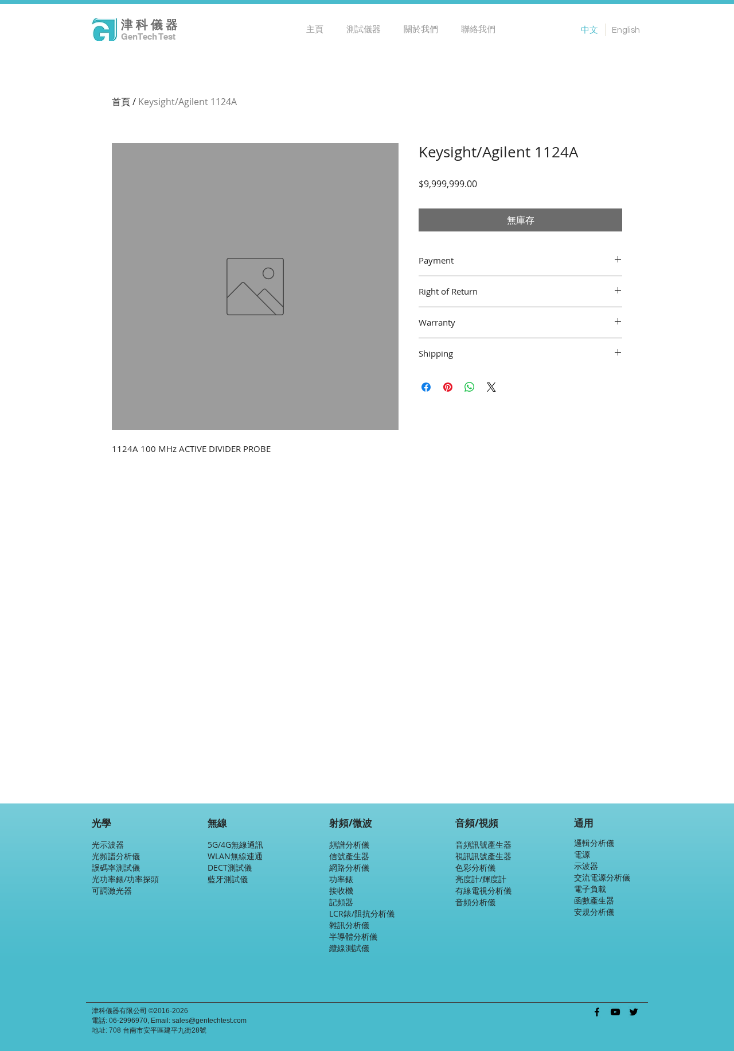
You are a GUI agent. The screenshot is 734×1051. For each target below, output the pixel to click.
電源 (582, 854)
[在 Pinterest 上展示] (448, 387)
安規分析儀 (594, 911)
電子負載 (590, 888)
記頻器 (341, 902)
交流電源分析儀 (602, 877)
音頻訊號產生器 (483, 844)
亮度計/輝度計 (480, 879)
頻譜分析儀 (349, 844)
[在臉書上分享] (426, 387)
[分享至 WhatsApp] (470, 387)
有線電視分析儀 (483, 890)
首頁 (121, 101)
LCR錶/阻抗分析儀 (362, 913)
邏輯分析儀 (594, 842)
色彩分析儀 (475, 867)
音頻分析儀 (475, 902)
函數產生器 (594, 900)
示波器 (586, 865)
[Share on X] (491, 387)
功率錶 (341, 879)
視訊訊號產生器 (483, 856)
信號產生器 (349, 856)
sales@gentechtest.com (209, 1021)
